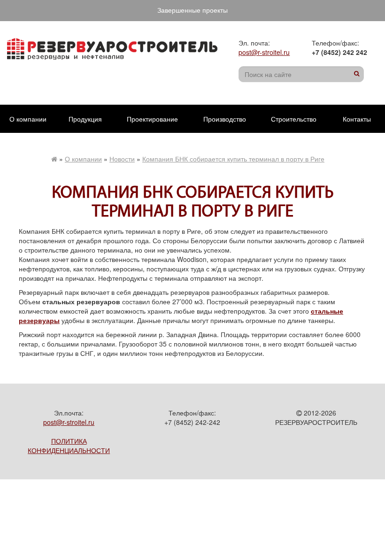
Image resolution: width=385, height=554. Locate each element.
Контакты (357, 118)
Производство (224, 118)
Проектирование (152, 118)
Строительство (293, 118)
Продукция (85, 118)
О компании (27, 118)
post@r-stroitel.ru (264, 52)
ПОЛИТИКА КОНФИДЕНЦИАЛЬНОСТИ (69, 445)
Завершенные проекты (192, 10)
